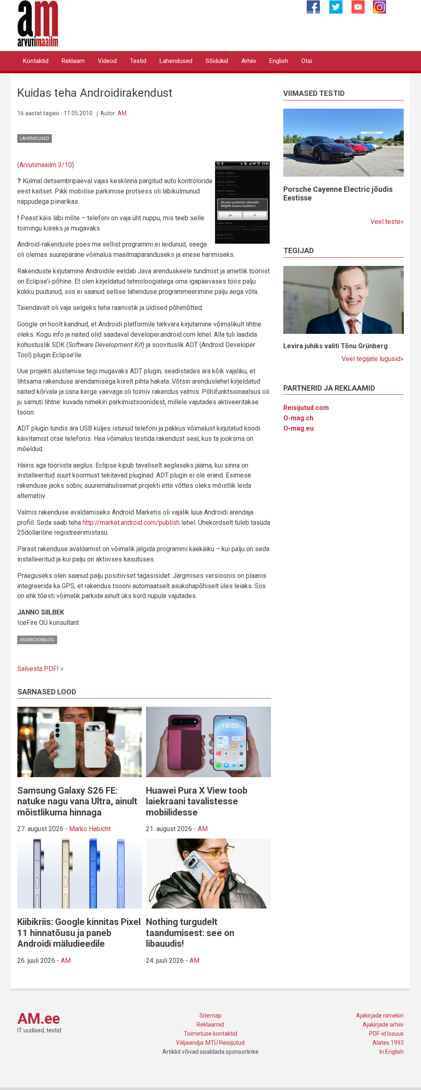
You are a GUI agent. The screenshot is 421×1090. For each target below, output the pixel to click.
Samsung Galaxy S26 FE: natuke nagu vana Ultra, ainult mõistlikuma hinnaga (77, 801)
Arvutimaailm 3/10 (45, 165)
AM (122, 113)
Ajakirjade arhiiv (383, 1024)
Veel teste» (387, 222)
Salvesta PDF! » (40, 669)
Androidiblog (37, 639)
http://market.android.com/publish (131, 522)
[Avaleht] (37, 23)
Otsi (306, 61)
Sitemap (210, 1015)
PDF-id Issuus (386, 1033)
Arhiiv (248, 61)
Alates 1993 (388, 1042)
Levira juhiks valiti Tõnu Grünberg (335, 346)
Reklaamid (210, 1024)
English (278, 61)
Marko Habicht (90, 829)
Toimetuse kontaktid (210, 1033)
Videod (107, 61)
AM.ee (38, 1018)
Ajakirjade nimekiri (380, 1015)
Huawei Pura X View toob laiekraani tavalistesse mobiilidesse (197, 801)
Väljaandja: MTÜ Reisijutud (210, 1042)
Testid (138, 61)
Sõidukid (217, 61)
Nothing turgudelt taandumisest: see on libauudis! (190, 933)
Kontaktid (36, 61)
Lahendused (176, 61)
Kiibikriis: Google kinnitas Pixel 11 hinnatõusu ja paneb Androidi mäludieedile (79, 933)
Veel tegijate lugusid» (373, 359)
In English (391, 1051)
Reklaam (73, 61)
